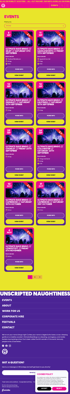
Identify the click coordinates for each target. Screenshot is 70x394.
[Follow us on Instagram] (10, 346)
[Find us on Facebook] (6, 346)
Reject (59, 388)
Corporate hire (13, 316)
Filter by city (7, 22)
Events (7, 300)
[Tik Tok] (3, 346)
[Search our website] (62, 5)
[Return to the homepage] (3, 5)
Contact (8, 327)
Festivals (8, 322)
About (6, 305)
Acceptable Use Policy (25, 382)
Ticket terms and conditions (10, 382)
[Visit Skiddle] (35, 390)
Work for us (11, 311)
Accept (44, 388)
